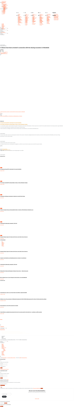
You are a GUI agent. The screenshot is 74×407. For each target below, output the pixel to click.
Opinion (3, 351)
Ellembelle (5, 149)
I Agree (42, 388)
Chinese (3, 149)
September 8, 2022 (3, 52)
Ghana (5, 45)
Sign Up (7, 369)
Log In (7, 379)
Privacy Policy (4, 338)
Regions (3, 354)
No (2, 406)
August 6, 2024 (2, 170)
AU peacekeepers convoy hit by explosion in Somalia (9, 305)
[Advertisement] (19, 39)
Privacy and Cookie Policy (36, 388)
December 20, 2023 (3, 300)
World (3, 243)
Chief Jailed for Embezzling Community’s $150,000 (8, 223)
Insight (3, 26)
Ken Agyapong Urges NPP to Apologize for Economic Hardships (10, 122)
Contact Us (3, 336)
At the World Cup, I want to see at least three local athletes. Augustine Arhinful (13, 292)
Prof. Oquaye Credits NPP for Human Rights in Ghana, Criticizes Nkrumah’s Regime (13, 124)
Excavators (8, 149)
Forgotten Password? (3, 369)
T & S (2, 337)
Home (1, 45)
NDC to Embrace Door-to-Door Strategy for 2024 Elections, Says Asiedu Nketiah (13, 277)
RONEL (20, 339)
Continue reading (37, 398)
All (2, 241)
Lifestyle (4, 4)
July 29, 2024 (2, 197)
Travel (3, 353)
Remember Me (3, 366)
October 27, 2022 (2, 294)
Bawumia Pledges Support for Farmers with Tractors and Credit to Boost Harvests (14, 251)
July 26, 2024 (2, 238)
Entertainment (5, 5)
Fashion (4, 350)
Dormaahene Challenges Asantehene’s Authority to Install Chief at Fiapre (12, 196)
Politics (4, 8)
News (2, 3)
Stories (3, 27)
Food (4, 349)
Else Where (3, 28)
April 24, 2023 (2, 313)
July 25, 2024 (2, 259)
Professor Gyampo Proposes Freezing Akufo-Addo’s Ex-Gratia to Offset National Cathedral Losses (16, 209)
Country (3, 45)
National (4, 53)
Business (4, 6)
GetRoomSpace (4, 1)
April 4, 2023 (2, 307)
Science (4, 10)
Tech (2, 245)
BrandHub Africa (24, 339)
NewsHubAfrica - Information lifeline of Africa (8, 339)
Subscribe (4, 396)
